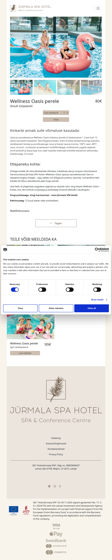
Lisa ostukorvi (51, 112)
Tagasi (58, 223)
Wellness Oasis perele (24, 343)
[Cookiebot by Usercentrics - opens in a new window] (97, 250)
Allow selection (56, 308)
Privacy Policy (56, 454)
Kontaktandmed (56, 448)
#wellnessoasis (19, 211)
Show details (97, 299)
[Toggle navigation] (98, 8)
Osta (56, 119)
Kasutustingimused (56, 443)
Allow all (92, 308)
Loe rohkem (25, 353)
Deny (20, 308)
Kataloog (56, 438)
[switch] (42, 289)
